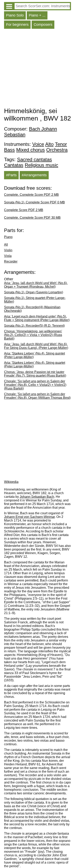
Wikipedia (11, 481)
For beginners (17, 25)
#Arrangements (34, 175)
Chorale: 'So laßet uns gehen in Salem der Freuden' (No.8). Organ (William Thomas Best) (37, 395)
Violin (8, 250)
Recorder (10, 261)
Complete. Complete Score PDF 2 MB (31, 194)
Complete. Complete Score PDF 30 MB (32, 217)
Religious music (41, 165)
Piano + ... (37, 15)
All (6, 244)
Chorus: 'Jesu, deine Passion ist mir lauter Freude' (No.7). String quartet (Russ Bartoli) (35, 373)
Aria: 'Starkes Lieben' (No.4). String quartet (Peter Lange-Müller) (34, 364)
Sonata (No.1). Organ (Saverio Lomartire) (33, 292)
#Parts (11, 175)
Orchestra (57, 150)
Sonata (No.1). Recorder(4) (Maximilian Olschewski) (32, 308)
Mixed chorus (30, 150)
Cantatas (13, 165)
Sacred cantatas (34, 159)
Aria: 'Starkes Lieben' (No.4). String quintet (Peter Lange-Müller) (34, 355)
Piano (8, 237)
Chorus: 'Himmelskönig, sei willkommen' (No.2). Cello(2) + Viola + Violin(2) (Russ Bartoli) (33, 335)
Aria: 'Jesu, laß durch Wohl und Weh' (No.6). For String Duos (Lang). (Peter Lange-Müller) (36, 345)
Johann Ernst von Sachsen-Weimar (29, 517)
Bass (9, 150)
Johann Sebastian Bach (37, 496)
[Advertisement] (36, 69)
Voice (38, 144)
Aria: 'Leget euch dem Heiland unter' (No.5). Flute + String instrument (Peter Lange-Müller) (37, 318)
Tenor (61, 144)
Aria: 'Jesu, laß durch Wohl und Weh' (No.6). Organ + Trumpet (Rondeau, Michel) (36, 284)
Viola (8, 256)
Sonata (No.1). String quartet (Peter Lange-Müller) (34, 299)
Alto (49, 144)
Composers (43, 25)
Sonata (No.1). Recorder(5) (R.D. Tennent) (34, 325)
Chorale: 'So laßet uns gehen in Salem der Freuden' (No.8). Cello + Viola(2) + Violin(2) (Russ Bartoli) (35, 384)
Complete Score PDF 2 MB (23, 210)
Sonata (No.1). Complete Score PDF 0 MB (34, 202)
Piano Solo (15, 15)
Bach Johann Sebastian (30, 131)
